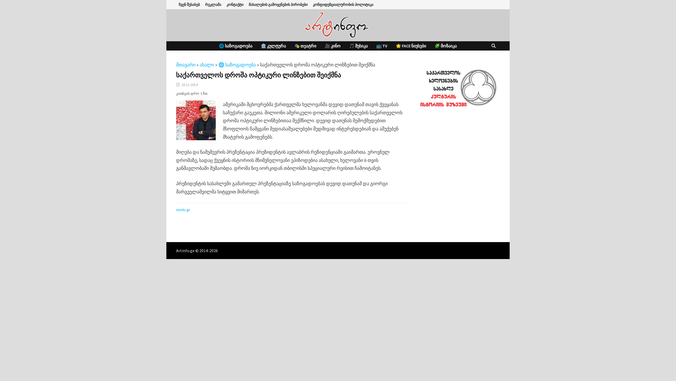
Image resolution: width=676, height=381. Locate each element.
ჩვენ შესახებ (189, 4)
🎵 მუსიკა (358, 45)
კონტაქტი (235, 4)
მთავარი (185, 65)
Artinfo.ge (183, 210)
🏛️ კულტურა (273, 45)
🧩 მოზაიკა (446, 45)
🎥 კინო (333, 45)
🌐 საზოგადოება (235, 45)
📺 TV (381, 45)
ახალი (207, 65)
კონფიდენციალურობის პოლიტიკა (343, 4)
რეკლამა (213, 4)
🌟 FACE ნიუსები (411, 45)
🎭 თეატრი (305, 45)
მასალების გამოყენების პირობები (278, 4)
